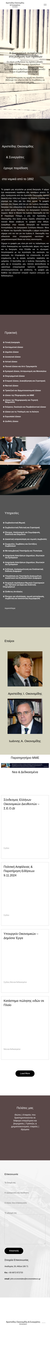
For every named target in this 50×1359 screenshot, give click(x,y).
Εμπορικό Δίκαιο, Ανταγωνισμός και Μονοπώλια (25, 371)
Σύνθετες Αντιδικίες (14, 591)
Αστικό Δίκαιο (11, 361)
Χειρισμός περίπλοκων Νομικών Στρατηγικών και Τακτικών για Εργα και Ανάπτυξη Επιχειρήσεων (23, 585)
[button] (25, 342)
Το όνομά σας (10, 1183)
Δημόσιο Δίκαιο (12, 352)
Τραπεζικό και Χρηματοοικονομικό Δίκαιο (23, 390)
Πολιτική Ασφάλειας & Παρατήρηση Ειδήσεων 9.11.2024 (19, 871)
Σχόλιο (6, 848)
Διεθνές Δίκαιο (11, 421)
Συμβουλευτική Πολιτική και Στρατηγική (22, 527)
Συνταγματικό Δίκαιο (14, 347)
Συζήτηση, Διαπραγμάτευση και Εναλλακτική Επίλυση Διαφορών (24, 570)
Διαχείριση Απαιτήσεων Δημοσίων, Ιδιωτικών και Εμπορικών (24, 556)
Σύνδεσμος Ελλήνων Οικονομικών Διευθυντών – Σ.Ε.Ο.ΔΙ (21, 804)
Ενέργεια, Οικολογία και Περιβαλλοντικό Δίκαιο (25, 407)
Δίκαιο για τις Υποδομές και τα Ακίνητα (22, 412)
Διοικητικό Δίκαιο (13, 357)
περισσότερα (10, 608)
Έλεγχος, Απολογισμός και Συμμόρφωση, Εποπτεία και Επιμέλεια (22, 533)
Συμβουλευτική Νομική (15, 523)
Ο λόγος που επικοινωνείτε (16, 1203)
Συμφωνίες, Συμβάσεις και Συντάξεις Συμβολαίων (21, 545)
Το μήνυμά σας (11, 1213)
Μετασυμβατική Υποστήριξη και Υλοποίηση (23, 551)
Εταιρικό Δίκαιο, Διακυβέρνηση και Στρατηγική (25, 381)
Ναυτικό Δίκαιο (11, 386)
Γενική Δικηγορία (12, 342)
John (8, 851)
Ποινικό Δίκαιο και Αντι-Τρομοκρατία (21, 366)
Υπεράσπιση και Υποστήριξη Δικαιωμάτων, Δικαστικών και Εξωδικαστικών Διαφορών (23, 577)
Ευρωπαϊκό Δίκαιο (13, 416)
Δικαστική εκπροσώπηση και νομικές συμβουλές (26, 539)
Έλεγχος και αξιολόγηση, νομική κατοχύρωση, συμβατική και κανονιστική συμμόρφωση (24, 597)
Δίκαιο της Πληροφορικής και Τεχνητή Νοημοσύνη (21, 401)
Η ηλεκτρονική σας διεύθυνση (17, 1193)
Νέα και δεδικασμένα (18, 982)
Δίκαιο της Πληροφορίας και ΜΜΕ (19, 395)
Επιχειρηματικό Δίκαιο (15, 376)
